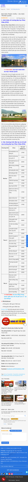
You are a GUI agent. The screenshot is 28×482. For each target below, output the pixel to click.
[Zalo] (27, 472)
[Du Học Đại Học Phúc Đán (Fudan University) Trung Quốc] (21, 383)
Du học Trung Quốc (8, 374)
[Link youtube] (9, 474)
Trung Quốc (15, 374)
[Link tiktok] (4, 474)
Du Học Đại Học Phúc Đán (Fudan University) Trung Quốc (21, 389)
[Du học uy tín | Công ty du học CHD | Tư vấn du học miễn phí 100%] (3, 5)
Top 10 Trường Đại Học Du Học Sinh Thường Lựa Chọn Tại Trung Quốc (7, 404)
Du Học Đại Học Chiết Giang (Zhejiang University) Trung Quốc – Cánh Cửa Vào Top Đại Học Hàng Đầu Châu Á (7, 390)
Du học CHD (4, 309)
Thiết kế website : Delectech (14, 480)
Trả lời (5, 424)
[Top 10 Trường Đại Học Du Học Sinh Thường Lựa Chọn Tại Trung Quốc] (7, 398)
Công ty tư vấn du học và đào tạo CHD (14, 472)
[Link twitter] (7, 474)
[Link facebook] (2, 474)
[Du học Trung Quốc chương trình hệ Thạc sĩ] (21, 398)
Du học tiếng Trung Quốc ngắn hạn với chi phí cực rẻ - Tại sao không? (15, 296)
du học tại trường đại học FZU (16, 375)
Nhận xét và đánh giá (6, 428)
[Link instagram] (12, 474)
